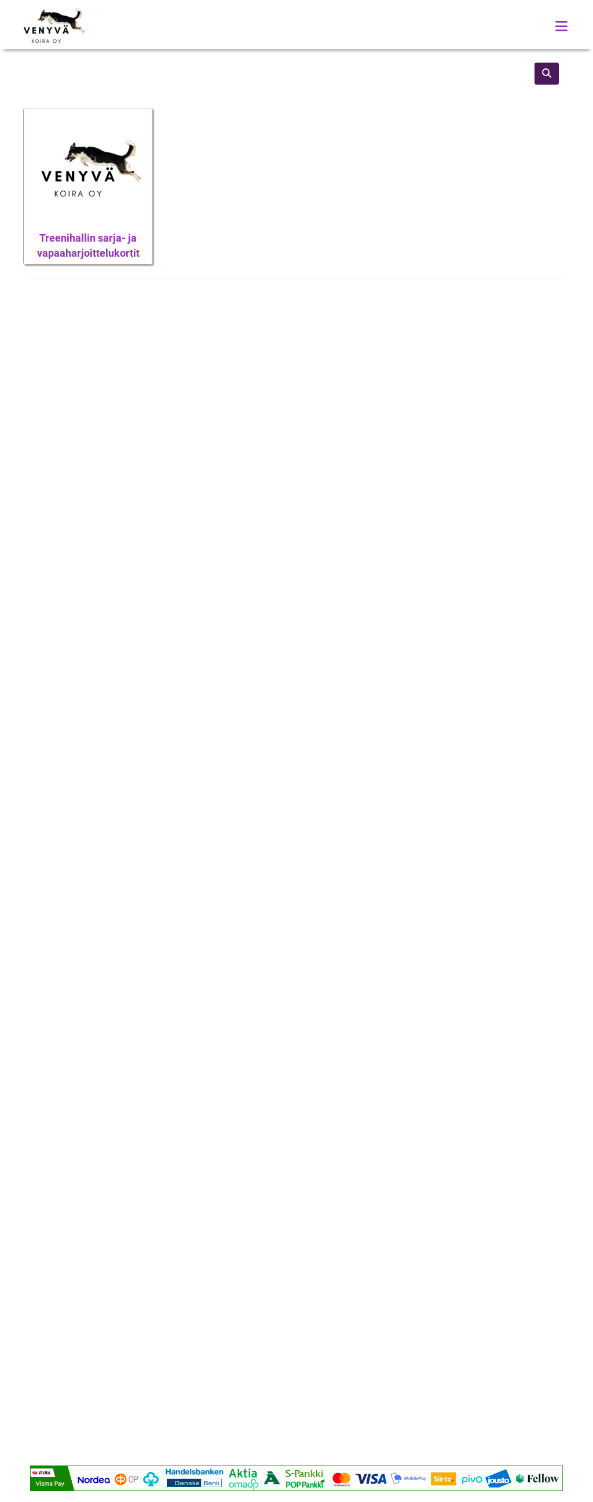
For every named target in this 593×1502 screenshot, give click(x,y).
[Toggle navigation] (561, 26)
